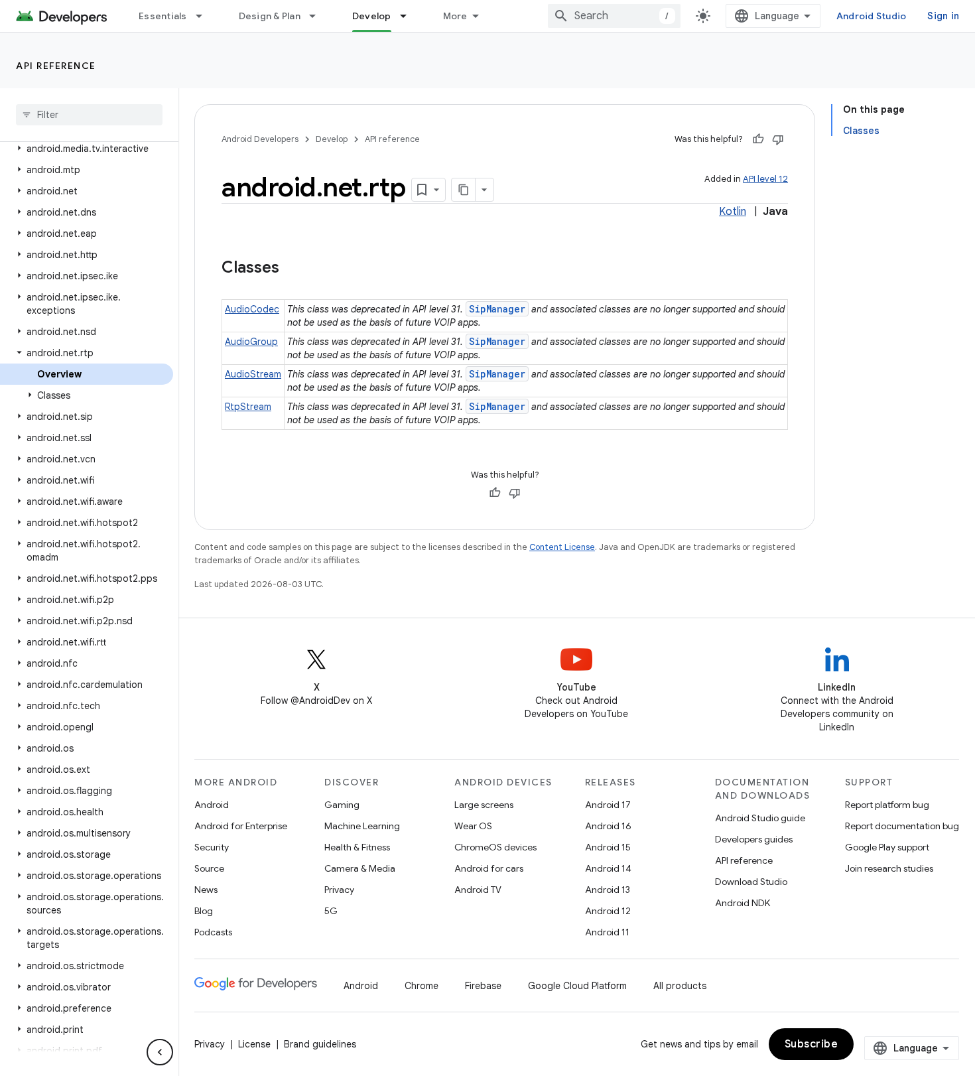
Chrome (421, 986)
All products (679, 986)
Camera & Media (359, 868)
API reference (56, 66)
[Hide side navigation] (160, 1052)
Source (209, 868)
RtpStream (248, 407)
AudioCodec (252, 309)
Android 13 (607, 890)
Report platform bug (887, 805)
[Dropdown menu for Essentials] (205, 16)
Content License (562, 547)
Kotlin (732, 211)
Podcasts (213, 932)
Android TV (477, 890)
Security (211, 847)
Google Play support (887, 847)
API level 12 (765, 178)
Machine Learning (362, 826)
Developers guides (754, 839)
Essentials (163, 16)
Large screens (483, 805)
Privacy (339, 890)
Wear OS (473, 826)
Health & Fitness (357, 847)
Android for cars (488, 868)
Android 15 (608, 847)
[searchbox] (89, 114)
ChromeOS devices (495, 847)
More (455, 16)
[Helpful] (758, 139)
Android (211, 805)
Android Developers (260, 139)
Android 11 (607, 932)
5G (331, 911)
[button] (86, 148)
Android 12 (608, 911)
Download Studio (751, 882)
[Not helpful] (778, 139)
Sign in (943, 16)
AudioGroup (251, 342)
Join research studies (889, 868)
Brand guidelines (320, 1044)
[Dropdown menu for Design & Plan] (318, 16)
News (206, 890)
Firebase (483, 986)
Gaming (341, 805)
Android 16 (608, 826)
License (254, 1044)
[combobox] (614, 16)
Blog (203, 911)
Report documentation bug (902, 826)
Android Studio (871, 16)
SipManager (497, 309)
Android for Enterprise (240, 826)
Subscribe (811, 1044)
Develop (371, 16)
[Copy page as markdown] (464, 189)
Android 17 (608, 805)
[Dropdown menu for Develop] (409, 16)
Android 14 (608, 868)
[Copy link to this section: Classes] (292, 269)
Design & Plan (269, 16)
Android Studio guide (760, 818)
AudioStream (253, 374)
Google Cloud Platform (577, 986)
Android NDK (742, 903)
